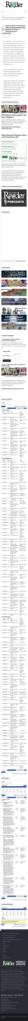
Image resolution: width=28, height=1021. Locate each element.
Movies (4, 952)
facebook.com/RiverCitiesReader (9, 1008)
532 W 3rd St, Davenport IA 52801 (9, 997)
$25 (3, 143)
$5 (6, 148)
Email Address (7, 355)
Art (3, 954)
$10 (9, 148)
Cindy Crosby (6, 37)
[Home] (14, 4)
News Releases (6, 958)
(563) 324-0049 (4, 999)
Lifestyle (5, 956)
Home (3, 16)
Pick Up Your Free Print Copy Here (11, 933)
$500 (10, 153)
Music (4, 949)
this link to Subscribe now (14, 389)
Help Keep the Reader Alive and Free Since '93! (13, 136)
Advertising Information (8, 937)
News (4, 943)
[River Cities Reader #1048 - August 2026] (14, 236)
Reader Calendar (7, 941)
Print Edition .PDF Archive (9, 935)
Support (5, 156)
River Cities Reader (21, 261)
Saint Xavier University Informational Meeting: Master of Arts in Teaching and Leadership (13, 29)
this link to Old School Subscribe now (11, 127)
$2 (3, 148)
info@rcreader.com (5, 1000)
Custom (14, 143)
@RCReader (4, 1010)
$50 (6, 143)
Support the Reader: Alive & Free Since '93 (13, 939)
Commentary (6, 945)
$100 (10, 143)
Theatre (4, 947)
